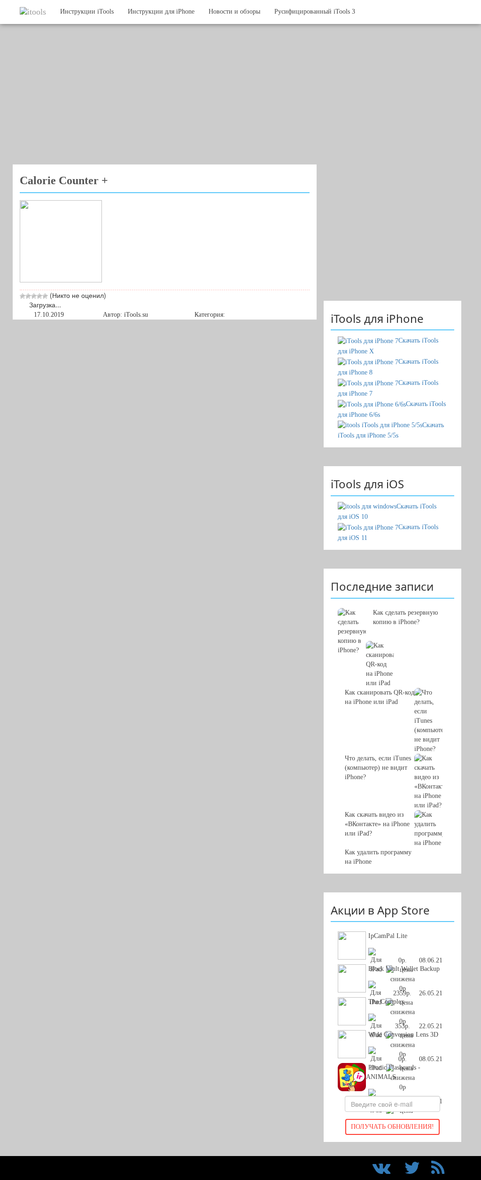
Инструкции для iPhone (161, 11)
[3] (34, 296)
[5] (45, 296)
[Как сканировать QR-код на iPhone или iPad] (392, 655)
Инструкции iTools (87, 11)
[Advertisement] (233, 98)
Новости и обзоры (234, 11)
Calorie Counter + (64, 180)
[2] (28, 296)
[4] (39, 296)
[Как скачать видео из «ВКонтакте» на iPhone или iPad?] (392, 721)
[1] (22, 296)
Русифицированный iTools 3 (314, 11)
